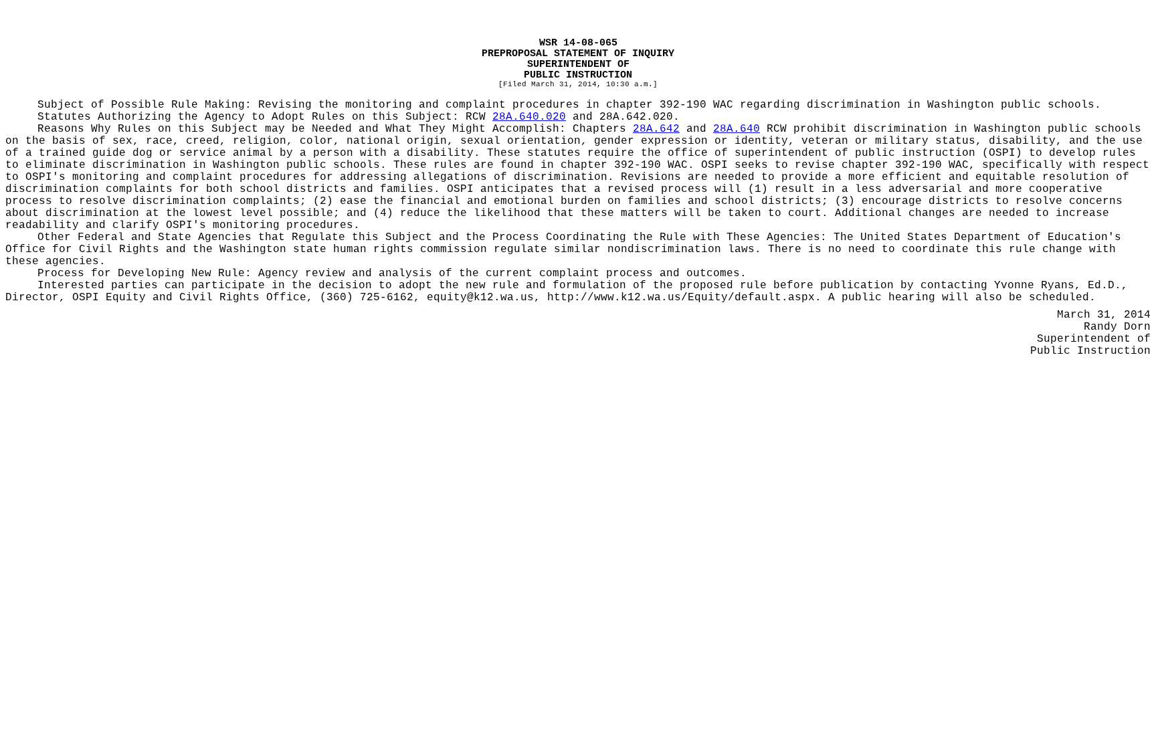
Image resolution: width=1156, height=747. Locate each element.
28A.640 (736, 129)
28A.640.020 (529, 117)
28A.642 (656, 129)
